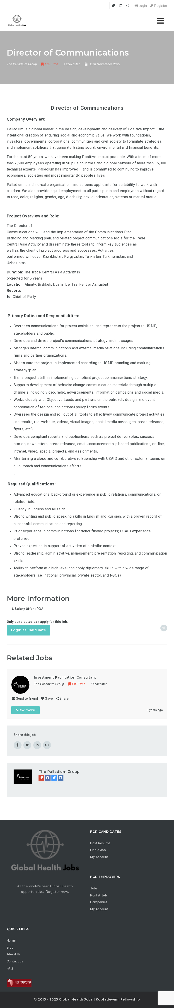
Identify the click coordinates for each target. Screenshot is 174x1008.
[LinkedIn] (60, 778)
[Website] (41, 778)
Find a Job (98, 850)
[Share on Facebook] (18, 745)
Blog (10, 947)
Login (142, 5)
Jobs (94, 888)
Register (160, 5)
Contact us (15, 961)
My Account (99, 857)
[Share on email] (47, 745)
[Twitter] (54, 778)
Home (11, 940)
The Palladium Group (59, 771)
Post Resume (100, 843)
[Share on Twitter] (27, 745)
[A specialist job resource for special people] (17, 21)
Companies (99, 902)
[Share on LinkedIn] (37, 745)
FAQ (10, 968)
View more (25, 710)
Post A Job (98, 895)
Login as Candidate (28, 630)
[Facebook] (48, 778)
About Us (14, 954)
